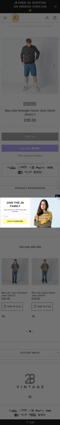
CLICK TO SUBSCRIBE (15, 221)
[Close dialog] (58, 199)
